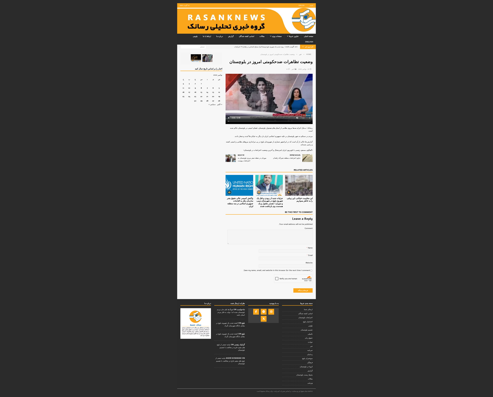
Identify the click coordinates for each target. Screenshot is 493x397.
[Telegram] (264, 312)
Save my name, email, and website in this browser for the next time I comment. (276, 270)
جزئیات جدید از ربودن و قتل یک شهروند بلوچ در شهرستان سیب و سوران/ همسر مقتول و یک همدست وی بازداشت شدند (270, 202)
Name (310, 248)
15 (201, 92)
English (301, 5)
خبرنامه (310, 350)
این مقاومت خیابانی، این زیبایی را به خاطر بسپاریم (300, 199)
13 (213, 92)
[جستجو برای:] (193, 46)
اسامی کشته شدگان (246, 36)
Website (309, 263)
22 (201, 96)
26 (219, 101)
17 (189, 92)
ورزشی (310, 383)
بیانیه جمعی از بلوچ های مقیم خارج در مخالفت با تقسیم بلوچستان (231, 347)
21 (207, 96)
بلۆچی (310, 326)
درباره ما (219, 36)
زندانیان (310, 354)
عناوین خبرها (294, 36)
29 (201, 101)
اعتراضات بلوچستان (305, 317)
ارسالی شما (308, 309)
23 (195, 96)
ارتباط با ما (207, 36)
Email (310, 255)
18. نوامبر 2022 (303, 69)
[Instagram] (271, 312)
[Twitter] (264, 319)
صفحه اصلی (308, 36)
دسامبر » (212, 104)
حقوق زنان (309, 338)
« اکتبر (219, 104)
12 (219, 92)
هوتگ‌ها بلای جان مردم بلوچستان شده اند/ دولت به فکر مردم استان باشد (231, 312)
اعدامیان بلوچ (308, 322)
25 (183, 96)
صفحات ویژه (277, 36)
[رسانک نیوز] (246, 32)
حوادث (310, 342)
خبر (293, 69)
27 (213, 101)
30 (195, 101)
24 (189, 96)
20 (213, 96)
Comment (309, 228)
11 (183, 88)
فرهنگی (310, 362)
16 (195, 92)
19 (219, 96)
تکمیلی (310, 334)
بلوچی (311, 5)
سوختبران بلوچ (307, 358)
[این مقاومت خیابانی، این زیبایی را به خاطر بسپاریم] (299, 185)
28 (207, 101)
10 (189, 88)
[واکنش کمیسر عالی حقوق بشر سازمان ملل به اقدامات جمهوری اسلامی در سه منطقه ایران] (239, 185)
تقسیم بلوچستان (307, 330)
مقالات (262, 36)
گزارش (231, 36)
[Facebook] (256, 312)
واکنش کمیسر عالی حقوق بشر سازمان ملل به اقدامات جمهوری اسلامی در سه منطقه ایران (240, 202)
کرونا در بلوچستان (306, 367)
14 (207, 92)
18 (183, 92)
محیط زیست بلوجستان (304, 375)
